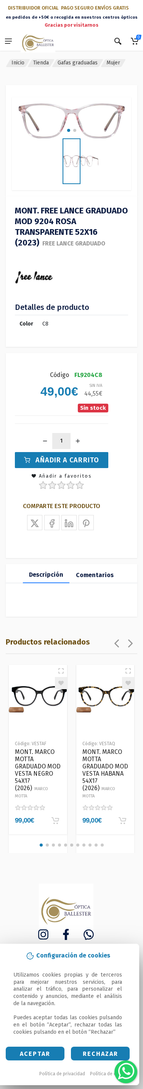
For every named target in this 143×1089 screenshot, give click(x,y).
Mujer (113, 62)
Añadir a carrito (67, 460)
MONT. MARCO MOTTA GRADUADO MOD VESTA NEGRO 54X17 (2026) (38, 773)
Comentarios (95, 575)
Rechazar (100, 1053)
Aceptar (35, 1053)
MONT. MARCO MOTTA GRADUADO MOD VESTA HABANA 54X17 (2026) (105, 773)
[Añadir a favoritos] (61, 683)
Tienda (41, 62)
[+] (78, 441)
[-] (45, 441)
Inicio (17, 62)
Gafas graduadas (78, 62)
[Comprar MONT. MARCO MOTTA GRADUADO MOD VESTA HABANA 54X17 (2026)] (122, 821)
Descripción (46, 574)
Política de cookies (110, 1073)
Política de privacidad (62, 1073)
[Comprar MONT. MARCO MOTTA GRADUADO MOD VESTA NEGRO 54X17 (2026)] (55, 821)
